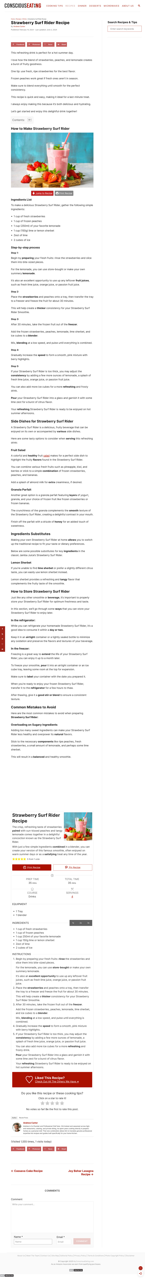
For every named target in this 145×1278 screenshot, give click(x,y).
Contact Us (45, 1256)
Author (14, 1118)
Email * (61, 1237)
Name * (18, 1236)
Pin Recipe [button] (74, 867)
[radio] (42, 1103)
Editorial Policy (66, 1256)
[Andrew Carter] (16, 1127)
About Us (21, 1256)
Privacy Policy (80, 1256)
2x (81, 923)
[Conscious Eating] (23, 6)
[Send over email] (2, 649)
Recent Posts (23, 1118)
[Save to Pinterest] (2, 639)
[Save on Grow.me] (2, 644)
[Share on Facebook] (2, 628)
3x (88, 923)
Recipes (18, 19)
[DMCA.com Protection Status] (76, 1271)
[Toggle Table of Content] (28, 120)
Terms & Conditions (96, 1256)
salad (46, 455)
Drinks (25, 19)
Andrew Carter (19, 26)
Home (13, 19)
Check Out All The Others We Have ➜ (57, 1081)
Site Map (55, 1256)
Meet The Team (32, 1256)
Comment (16, 1199)
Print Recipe (65, 193)
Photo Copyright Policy (114, 1256)
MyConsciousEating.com (83, 1261)
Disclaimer (130, 1256)
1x (73, 923)
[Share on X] (2, 634)
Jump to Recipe (43, 193)
